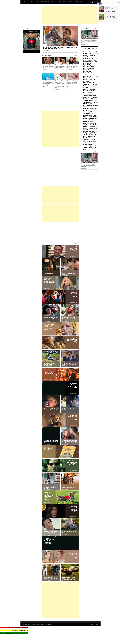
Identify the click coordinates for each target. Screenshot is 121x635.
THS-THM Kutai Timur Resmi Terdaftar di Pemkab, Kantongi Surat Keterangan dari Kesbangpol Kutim (90, 96)
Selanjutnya (25, 28)
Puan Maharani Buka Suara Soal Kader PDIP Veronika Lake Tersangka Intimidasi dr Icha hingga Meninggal (90, 138)
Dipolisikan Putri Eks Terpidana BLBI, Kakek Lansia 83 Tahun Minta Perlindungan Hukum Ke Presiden (60, 48)
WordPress (96, 624)
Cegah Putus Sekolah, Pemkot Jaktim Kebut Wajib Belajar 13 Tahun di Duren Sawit (89, 145)
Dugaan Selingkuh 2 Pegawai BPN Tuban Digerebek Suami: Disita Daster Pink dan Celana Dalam (90, 106)
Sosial (52, 2)
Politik (59, 2)
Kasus (45, 45)
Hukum (37, 2)
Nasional (71, 2)
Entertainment (45, 2)
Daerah (31, 2)
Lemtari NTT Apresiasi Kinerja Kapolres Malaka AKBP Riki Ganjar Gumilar (90, 90)
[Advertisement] (70, 15)
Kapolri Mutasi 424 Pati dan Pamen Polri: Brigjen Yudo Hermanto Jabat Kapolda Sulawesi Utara (90, 77)
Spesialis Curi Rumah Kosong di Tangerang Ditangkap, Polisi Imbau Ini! (90, 102)
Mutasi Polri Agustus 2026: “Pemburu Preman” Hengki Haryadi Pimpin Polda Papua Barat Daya (90, 84)
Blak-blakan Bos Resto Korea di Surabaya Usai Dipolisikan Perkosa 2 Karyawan (90, 132)
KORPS (64, 2)
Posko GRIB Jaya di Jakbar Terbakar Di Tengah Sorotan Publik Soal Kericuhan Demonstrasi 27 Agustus (90, 60)
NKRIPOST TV (78, 2)
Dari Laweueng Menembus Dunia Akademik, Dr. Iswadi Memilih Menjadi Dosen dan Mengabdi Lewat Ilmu (90, 120)
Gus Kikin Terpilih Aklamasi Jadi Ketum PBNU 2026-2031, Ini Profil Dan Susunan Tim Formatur (90, 53)
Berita (25, 2)
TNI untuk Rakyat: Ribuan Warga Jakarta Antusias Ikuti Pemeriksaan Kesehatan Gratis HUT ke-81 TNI (90, 114)
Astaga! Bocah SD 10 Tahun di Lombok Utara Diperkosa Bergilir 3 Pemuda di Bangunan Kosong (90, 126)
